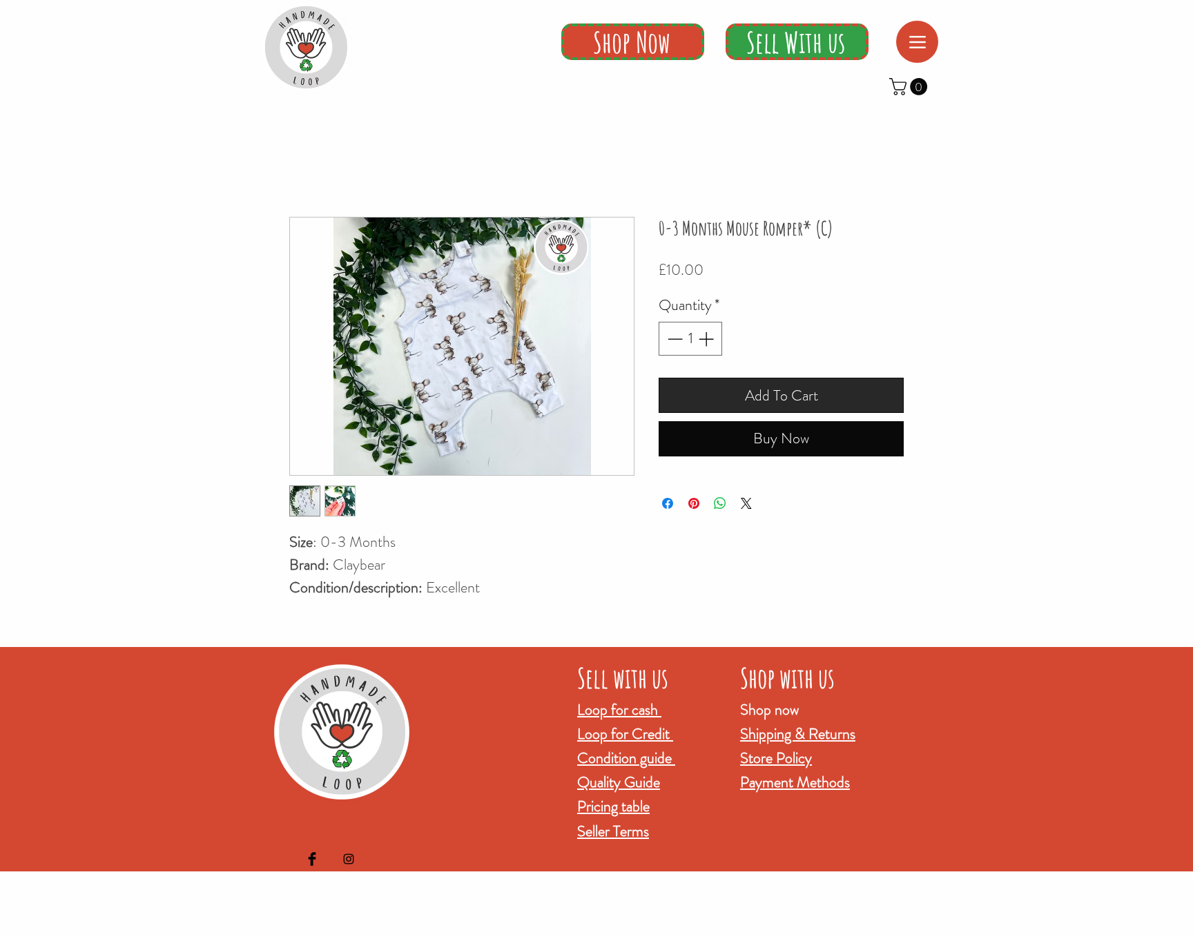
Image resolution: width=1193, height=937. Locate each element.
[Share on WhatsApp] (720, 503)
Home (302, 165)
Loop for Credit (625, 733)
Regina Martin (667, 927)
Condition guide (626, 758)
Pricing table (613, 806)
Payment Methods (795, 782)
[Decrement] (673, 338)
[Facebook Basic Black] (312, 859)
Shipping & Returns (797, 733)
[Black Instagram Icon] (349, 859)
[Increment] (707, 338)
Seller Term (610, 831)
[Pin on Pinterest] (694, 503)
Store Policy (776, 758)
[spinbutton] (690, 338)
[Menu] (917, 42)
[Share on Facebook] (667, 503)
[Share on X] (746, 503)
